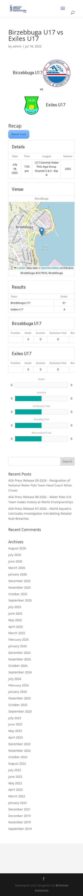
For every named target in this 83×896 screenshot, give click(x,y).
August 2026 (17, 548)
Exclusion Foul (57, 333)
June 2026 (15, 561)
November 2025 (19, 587)
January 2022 (17, 803)
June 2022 (15, 777)
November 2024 (19, 659)
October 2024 (17, 666)
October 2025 (17, 594)
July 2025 (14, 607)
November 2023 (19, 698)
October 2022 (17, 757)
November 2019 (19, 822)
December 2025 (19, 581)
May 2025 (15, 620)
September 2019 (20, 829)
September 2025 (20, 600)
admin (17, 46)
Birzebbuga (41, 198)
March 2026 (16, 568)
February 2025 (18, 640)
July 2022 (14, 770)
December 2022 (19, 744)
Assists (40, 333)
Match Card (18, 134)
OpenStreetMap (50, 267)
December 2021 (19, 809)
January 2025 (17, 646)
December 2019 (19, 816)
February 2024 (18, 685)
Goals (28, 333)
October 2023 (17, 705)
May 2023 (15, 731)
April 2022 (15, 790)
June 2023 (15, 724)
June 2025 (15, 613)
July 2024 (14, 679)
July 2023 (14, 718)
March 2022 (16, 796)
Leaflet (20, 267)
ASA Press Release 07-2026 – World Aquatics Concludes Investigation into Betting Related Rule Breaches (40, 514)
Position (15, 333)
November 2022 (19, 751)
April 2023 (15, 737)
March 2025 (16, 633)
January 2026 (17, 574)
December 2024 (19, 653)
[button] (41, 231)
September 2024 (20, 672)
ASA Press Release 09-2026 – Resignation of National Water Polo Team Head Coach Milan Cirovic (40, 485)
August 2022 (17, 763)
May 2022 (15, 783)
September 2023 (20, 711)
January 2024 (17, 692)
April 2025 (15, 627)
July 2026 (14, 555)
